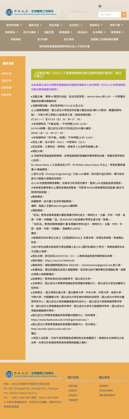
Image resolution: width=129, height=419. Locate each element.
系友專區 (98, 32)
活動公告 (6, 80)
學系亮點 (54, 25)
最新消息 (34, 25)
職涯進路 (64, 32)
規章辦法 (95, 25)
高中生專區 (29, 32)
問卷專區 (16, 39)
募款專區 (116, 32)
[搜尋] (123, 14)
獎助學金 (10, 32)
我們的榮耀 (12, 25)
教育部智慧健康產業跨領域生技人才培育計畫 (64, 46)
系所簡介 (74, 25)
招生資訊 (69, 39)
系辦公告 (6, 73)
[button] (100, 6)
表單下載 (115, 25)
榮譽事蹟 (6, 87)
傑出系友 (82, 32)
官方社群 (42, 39)
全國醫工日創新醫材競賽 (104, 39)
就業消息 (6, 94)
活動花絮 (49, 32)
